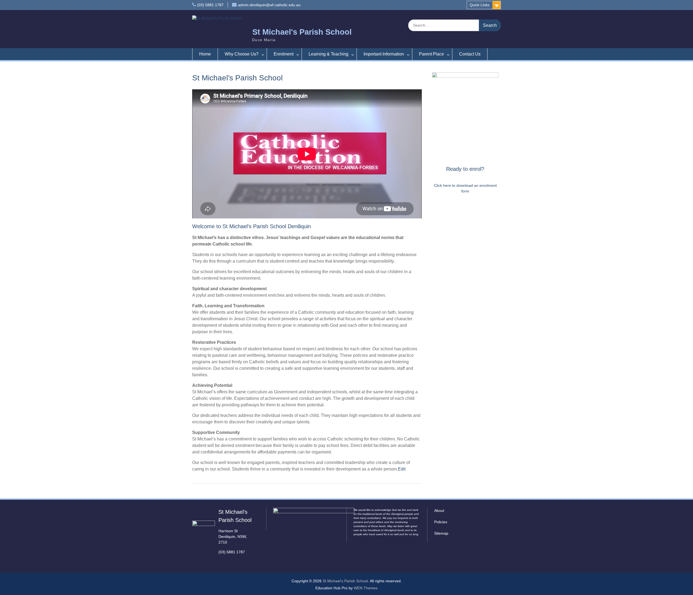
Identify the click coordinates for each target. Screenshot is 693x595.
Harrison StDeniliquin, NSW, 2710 (232, 536)
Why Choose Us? (242, 54)
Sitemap (441, 533)
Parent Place (431, 54)
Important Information (384, 54)
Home (205, 54)
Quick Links (479, 5)
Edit (402, 469)
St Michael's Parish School (302, 32)
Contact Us (469, 54)
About (439, 510)
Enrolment (283, 54)
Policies (440, 522)
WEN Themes (366, 588)
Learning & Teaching (328, 54)
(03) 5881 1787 (210, 5)
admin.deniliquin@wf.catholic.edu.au (269, 5)
